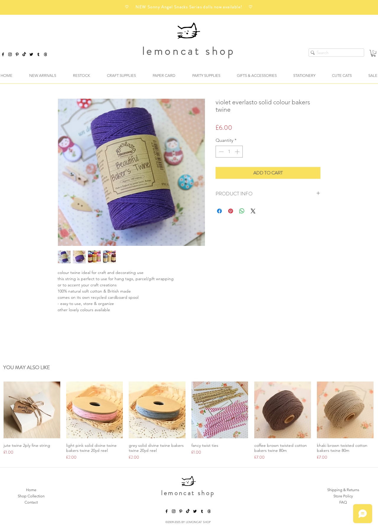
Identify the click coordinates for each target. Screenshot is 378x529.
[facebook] (3, 54)
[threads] (209, 512)
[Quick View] (32, 410)
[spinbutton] (229, 151)
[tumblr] (38, 54)
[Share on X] (253, 211)
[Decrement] (220, 151)
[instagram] (10, 54)
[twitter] (31, 54)
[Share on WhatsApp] (241, 211)
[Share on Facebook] (219, 211)
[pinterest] (17, 54)
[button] (373, 53)
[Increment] (238, 151)
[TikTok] (24, 54)
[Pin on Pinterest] (230, 211)
